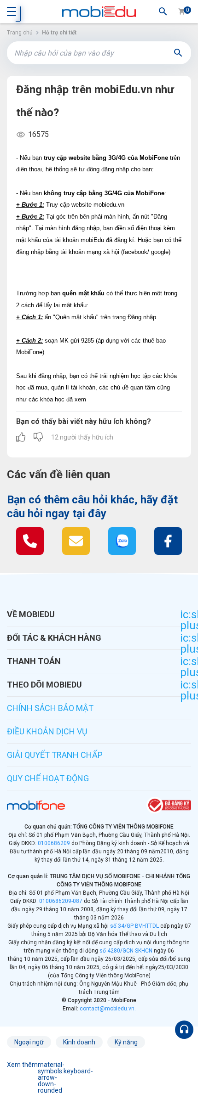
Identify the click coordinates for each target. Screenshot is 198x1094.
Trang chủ (20, 32)
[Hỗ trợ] (184, 1030)
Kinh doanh (79, 1042)
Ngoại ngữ (29, 1042)
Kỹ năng (126, 1042)
